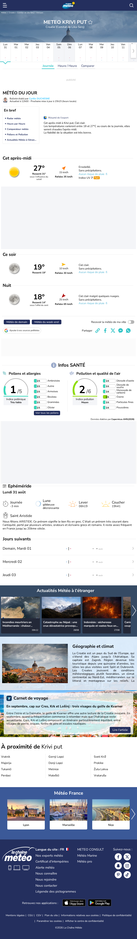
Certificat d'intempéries (52, 861)
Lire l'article (120, 730)
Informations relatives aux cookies (80, 915)
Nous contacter (46, 885)
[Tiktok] (127, 874)
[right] (133, 51)
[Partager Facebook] (105, 330)
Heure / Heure (67, 66)
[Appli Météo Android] (99, 903)
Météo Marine (87, 855)
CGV (38, 915)
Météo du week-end (46, 322)
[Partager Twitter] (113, 330)
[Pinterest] (118, 874)
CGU (30, 915)
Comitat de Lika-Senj (25, 12)
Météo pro (84, 861)
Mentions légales (15, 915)
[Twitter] (127, 856)
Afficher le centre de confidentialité (84, 921)
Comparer (87, 66)
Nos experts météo (49, 855)
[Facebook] (118, 856)
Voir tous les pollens (47, 413)
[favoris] (90, 22)
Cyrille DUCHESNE (39, 98)
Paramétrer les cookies (49, 921)
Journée (48, 66)
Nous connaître (46, 873)
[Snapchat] (118, 865)
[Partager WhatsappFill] (128, 330)
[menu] (5, 5)
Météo (3, 12)
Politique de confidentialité (116, 915)
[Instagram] (127, 865)
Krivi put (39, 12)
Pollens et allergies (25, 373)
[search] (131, 5)
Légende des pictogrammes (55, 891)
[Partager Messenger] (120, 330)
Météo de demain (16, 322)
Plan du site (51, 915)
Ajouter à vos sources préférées (24, 330)
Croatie (12, 12)
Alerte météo (44, 867)
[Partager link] (97, 330)
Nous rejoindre (46, 879)
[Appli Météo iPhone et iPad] (74, 903)
